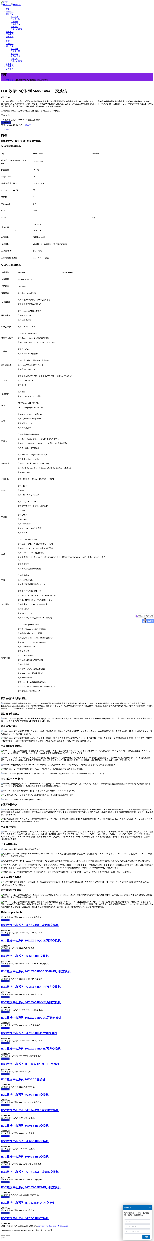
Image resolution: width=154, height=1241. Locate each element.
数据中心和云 (16, 29)
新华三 (12, 80)
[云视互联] (6, 2)
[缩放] (2, 1235)
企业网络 (14, 17)
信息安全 (14, 22)
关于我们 (9, 12)
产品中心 (9, 34)
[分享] (7, 1235)
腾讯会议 (14, 27)
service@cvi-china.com (47, 1226)
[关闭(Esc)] (9, 1235)
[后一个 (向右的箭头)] (4, 1237)
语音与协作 (15, 24)
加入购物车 (6, 122)
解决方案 (9, 14)
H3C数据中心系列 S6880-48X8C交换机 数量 (19, 120)
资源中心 (9, 32)
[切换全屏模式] (4, 1235)
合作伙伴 (9, 37)
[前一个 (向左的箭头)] (2, 1237)
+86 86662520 (62, 1226)
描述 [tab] (8, 130)
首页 (8, 9)
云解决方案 (15, 19)
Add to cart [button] (5, 920)
